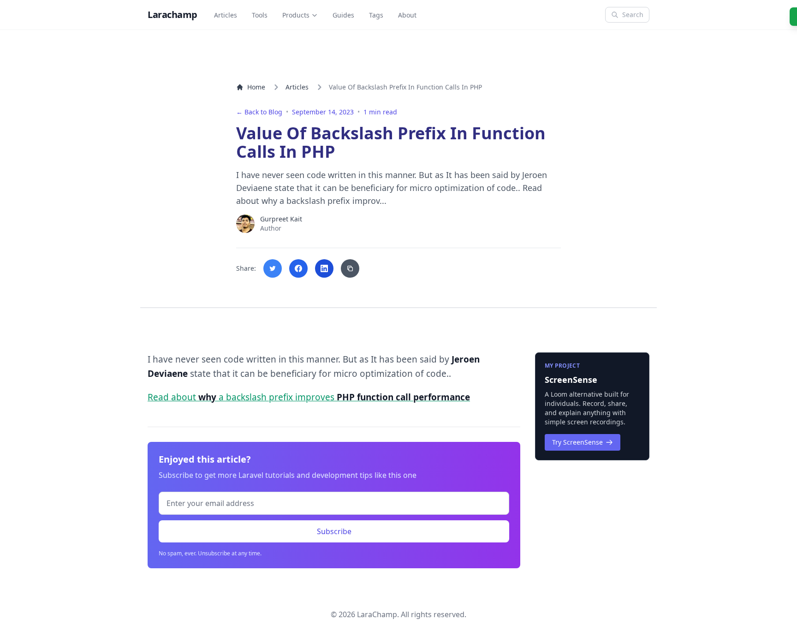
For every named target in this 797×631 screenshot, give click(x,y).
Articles (225, 15)
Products (295, 15)
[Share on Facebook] (298, 268)
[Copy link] (350, 268)
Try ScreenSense (577, 442)
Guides (343, 15)
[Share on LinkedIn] (324, 268)
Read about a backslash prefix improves (309, 397)
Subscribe (334, 531)
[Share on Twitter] (272, 268)
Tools (260, 15)
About (407, 15)
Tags (376, 15)
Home (256, 87)
